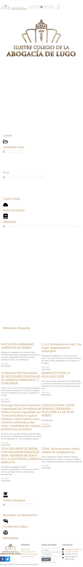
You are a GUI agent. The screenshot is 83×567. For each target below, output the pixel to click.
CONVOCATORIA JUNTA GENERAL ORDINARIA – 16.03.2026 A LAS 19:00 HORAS (58, 410)
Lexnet (7, 135)
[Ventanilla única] (5, 141)
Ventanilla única (13, 147)
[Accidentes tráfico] (5, 521)
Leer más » (5, 364)
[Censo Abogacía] (5, 494)
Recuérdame (47, 557)
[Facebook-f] (2, 559)
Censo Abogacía (14, 500)
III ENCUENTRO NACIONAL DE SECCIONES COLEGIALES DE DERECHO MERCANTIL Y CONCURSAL (20, 378)
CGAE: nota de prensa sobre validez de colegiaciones (60, 450)
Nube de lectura (14, 210)
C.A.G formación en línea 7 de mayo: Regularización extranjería (61, 348)
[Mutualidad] (5, 532)
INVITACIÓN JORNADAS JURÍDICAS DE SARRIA (17, 346)
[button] (41, 7)
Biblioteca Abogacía (16, 328)
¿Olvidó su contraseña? (49, 562)
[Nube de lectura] (5, 204)
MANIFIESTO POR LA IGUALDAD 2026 (56, 374)
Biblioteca (9, 222)
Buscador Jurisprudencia (20, 515)
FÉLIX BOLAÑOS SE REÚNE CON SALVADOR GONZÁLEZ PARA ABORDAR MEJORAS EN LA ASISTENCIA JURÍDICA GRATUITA (21, 455)
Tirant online (11, 198)
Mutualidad (10, 538)
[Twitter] (7, 559)
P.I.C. (6, 172)
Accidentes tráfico (15, 526)
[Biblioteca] (5, 216)
